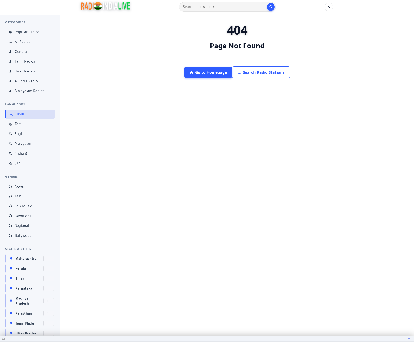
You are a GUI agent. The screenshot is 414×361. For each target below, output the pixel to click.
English (21, 133)
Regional (22, 225)
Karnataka (23, 288)
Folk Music (23, 206)
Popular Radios (27, 32)
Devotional (23, 215)
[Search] (271, 7)
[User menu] (329, 7)
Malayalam (23, 143)
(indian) (21, 153)
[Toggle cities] (48, 258)
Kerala (20, 268)
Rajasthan (23, 313)
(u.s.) (18, 163)
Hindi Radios (25, 71)
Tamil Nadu (24, 323)
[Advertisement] (207, 351)
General (21, 51)
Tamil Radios (25, 61)
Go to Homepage (211, 72)
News (19, 186)
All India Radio (26, 81)
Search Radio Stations (264, 72)
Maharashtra (26, 258)
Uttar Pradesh (27, 333)
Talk (18, 196)
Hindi (19, 114)
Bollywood (23, 235)
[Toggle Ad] (409, 339)
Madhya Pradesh (22, 301)
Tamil (19, 123)
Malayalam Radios (29, 90)
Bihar (19, 278)
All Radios (22, 41)
